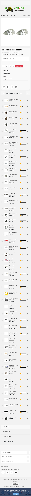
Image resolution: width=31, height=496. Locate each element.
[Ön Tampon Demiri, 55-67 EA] (6, 360)
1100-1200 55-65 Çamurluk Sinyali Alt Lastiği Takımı (13, 372)
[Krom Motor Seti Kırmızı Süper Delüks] (6, 260)
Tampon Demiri (13, 404)
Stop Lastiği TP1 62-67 (13, 214)
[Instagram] (7, 472)
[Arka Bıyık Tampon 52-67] (6, 286)
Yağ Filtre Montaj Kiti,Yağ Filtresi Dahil (13, 298)
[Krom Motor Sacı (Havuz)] (6, 201)
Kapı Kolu (11, 266)
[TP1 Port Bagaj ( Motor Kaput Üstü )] (6, 353)
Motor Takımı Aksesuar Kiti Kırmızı (13, 239)
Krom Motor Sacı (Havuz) (13, 200)
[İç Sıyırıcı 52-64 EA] (6, 399)
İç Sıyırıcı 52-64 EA (13, 398)
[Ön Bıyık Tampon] (6, 411)
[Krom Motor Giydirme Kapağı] (6, 320)
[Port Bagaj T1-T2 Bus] (6, 347)
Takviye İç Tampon (13, 417)
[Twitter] (3, 472)
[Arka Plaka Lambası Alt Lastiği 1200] (6, 221)
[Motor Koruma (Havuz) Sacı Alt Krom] (6, 188)
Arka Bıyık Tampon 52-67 (13, 285)
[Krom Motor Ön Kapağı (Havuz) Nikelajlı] (6, 195)
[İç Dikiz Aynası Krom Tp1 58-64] (6, 234)
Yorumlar (6, 432)
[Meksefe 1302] (6, 313)
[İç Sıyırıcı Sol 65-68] (6, 306)
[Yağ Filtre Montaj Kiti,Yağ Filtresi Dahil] (6, 299)
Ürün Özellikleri (7, 427)
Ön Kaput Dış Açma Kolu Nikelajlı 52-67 (13, 156)
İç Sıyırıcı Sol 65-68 (13, 305)
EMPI (22, 54)
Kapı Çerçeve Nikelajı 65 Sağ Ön (13, 332)
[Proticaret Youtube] (16, 472)
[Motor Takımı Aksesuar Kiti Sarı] (6, 293)
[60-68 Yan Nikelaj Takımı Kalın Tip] (6, 163)
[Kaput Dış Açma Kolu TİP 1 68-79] (6, 280)
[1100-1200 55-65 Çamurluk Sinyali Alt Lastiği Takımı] (6, 373)
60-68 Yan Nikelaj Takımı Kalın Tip (13, 162)
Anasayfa (5, 15)
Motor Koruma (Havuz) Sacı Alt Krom (13, 187)
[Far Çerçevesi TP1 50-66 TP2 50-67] (6, 170)
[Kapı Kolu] (6, 267)
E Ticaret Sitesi (15, 487)
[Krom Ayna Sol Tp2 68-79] (6, 386)
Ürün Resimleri (7, 436)
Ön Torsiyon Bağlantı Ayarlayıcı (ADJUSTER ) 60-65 (13, 123)
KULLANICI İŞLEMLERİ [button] (7, 457)
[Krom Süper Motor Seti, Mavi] (6, 366)
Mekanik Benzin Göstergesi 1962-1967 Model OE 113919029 (13, 253)
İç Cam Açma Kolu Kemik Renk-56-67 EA (13, 99)
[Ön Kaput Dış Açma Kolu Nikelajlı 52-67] (6, 157)
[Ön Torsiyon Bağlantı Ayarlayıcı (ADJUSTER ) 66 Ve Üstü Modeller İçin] (6, 176)
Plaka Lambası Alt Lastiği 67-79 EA (13, 136)
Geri (24, 15)
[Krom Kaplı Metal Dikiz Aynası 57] (6, 150)
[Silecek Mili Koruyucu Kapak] (6, 112)
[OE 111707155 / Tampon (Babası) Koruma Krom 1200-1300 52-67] (6, 130)
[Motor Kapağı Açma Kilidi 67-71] (6, 274)
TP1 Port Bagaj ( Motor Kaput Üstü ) (13, 352)
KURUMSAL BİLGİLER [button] (7, 452)
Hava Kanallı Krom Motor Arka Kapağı (13, 180)
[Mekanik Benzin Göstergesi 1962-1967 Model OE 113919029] (6, 254)
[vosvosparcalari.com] (15, 9)
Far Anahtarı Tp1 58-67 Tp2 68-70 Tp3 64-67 (13, 378)
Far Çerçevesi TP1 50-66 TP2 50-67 (13, 168)
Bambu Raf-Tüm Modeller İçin (13, 105)
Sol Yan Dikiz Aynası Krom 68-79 (13, 142)
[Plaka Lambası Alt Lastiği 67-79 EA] (6, 137)
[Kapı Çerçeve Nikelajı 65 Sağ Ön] (6, 333)
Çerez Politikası (8, 491)
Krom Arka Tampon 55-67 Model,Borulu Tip (13, 207)
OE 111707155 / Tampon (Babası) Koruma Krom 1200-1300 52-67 (13, 129)
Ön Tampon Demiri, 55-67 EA (13, 359)
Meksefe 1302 (13, 311)
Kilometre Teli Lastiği (13, 117)
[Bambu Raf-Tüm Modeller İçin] (6, 106)
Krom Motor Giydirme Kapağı (13, 318)
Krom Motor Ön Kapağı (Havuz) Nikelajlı (13, 193)
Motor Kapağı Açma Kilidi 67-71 (13, 272)
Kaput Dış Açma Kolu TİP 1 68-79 (13, 279)
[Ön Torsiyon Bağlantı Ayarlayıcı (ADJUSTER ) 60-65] (6, 124)
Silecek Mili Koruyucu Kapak (13, 111)
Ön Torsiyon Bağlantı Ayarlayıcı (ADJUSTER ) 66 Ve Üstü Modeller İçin (13, 174)
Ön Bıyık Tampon (13, 410)
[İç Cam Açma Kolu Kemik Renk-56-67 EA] (6, 100)
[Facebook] (11, 472)
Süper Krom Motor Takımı (13, 246)
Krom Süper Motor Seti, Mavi (13, 365)
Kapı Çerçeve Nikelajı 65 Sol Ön (13, 325)
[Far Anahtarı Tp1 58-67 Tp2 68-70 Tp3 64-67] (6, 379)
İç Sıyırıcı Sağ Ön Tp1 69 (13, 339)
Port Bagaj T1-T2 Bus (13, 345)
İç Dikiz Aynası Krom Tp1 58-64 (13, 232)
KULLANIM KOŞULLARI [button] (7, 461)
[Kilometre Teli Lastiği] (6, 118)
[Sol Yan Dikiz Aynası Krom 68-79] (6, 143)
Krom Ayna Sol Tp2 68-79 (13, 385)
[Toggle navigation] (27, 3)
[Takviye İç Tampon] (6, 418)
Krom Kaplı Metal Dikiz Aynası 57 (13, 149)
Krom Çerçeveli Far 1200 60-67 (13, 226)
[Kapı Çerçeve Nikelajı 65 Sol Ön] (6, 326)
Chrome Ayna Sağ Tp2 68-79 (13, 391)
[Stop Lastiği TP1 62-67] (6, 215)
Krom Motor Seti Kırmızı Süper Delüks (13, 259)
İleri (28, 15)
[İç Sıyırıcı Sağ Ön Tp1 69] (6, 340)
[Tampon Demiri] (6, 405)
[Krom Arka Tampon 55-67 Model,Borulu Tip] (6, 208)
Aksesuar (12, 15)
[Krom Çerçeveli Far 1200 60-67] (6, 227)
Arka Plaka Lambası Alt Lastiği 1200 (13, 220)
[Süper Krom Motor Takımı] (6, 247)
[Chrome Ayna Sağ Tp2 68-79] (6, 393)
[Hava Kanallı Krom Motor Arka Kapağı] (6, 182)
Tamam (16, 494)
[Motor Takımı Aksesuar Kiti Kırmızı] (6, 240)
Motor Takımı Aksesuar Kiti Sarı (13, 292)
